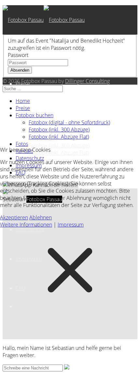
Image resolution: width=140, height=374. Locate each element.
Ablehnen (40, 217)
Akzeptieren (14, 217)
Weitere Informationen (26, 224)
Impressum (71, 224)
